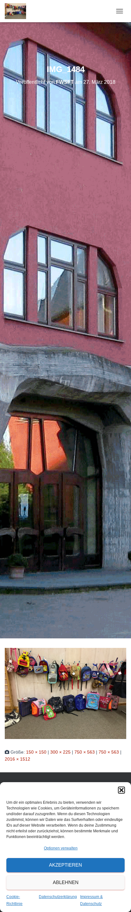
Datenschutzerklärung (58, 897)
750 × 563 (84, 752)
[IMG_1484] (65, 693)
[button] (121, 790)
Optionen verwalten (61, 848)
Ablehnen (66, 882)
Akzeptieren (65, 865)
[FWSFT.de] (18, 11)
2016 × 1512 (17, 759)
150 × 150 (36, 752)
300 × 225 (60, 752)
